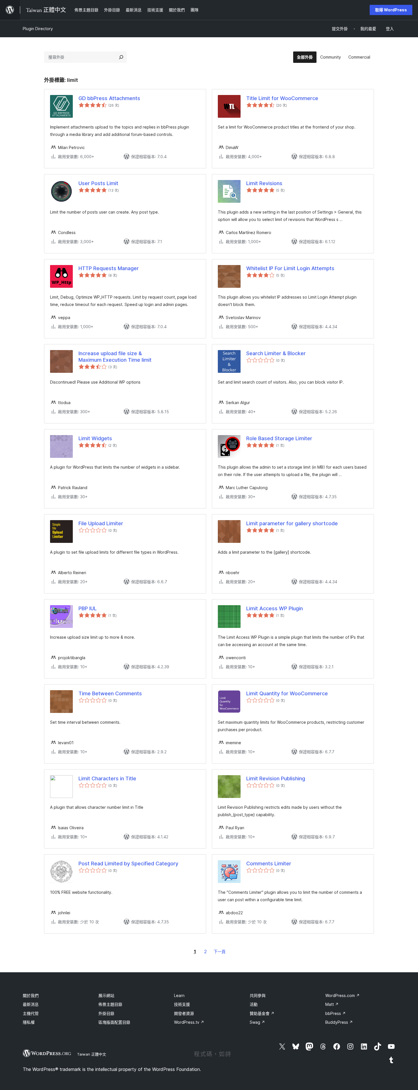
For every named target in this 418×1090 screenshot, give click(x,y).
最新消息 (31, 1004)
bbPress (335, 1013)
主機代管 (31, 1013)
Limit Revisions (264, 183)
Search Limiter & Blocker (276, 353)
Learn (179, 995)
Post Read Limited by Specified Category (128, 863)
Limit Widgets (95, 438)
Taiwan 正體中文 (91, 1054)
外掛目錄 (106, 1013)
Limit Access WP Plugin (274, 608)
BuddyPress (339, 1022)
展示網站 (106, 995)
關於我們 (31, 995)
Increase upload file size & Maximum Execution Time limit (115, 356)
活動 (254, 1004)
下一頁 (219, 951)
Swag (257, 1022)
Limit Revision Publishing (275, 778)
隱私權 (29, 1022)
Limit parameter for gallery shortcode (292, 523)
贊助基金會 (262, 1013)
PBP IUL (87, 608)
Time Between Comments (110, 693)
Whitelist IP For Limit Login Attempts (290, 268)
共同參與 (258, 995)
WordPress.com (342, 995)
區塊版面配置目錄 (114, 1022)
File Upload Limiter (100, 523)
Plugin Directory (38, 28)
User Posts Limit (98, 183)
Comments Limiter (268, 863)
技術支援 (182, 1004)
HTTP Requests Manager (108, 268)
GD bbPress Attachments (109, 98)
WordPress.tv (189, 1022)
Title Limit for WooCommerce (282, 98)
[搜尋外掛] (121, 57)
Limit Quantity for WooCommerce (287, 693)
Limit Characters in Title (107, 778)
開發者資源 (184, 1013)
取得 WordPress (391, 9)
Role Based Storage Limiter (279, 438)
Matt (332, 1004)
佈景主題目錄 (110, 1004)
